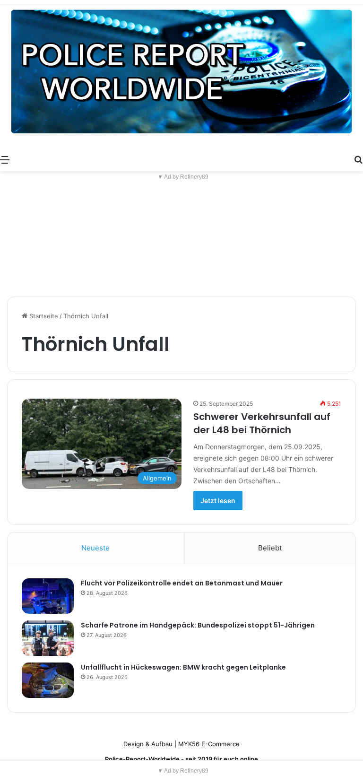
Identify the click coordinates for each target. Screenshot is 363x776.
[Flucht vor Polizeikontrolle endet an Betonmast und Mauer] (48, 596)
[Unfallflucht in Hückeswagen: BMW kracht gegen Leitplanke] (48, 680)
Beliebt (270, 547)
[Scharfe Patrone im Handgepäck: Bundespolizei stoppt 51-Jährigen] (48, 638)
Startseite (42, 316)
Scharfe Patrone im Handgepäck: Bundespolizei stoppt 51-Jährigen (198, 625)
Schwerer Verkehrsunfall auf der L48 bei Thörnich (261, 423)
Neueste (95, 547)
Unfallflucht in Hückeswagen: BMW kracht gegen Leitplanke (183, 667)
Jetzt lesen (217, 501)
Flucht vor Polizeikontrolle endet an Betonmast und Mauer (182, 583)
